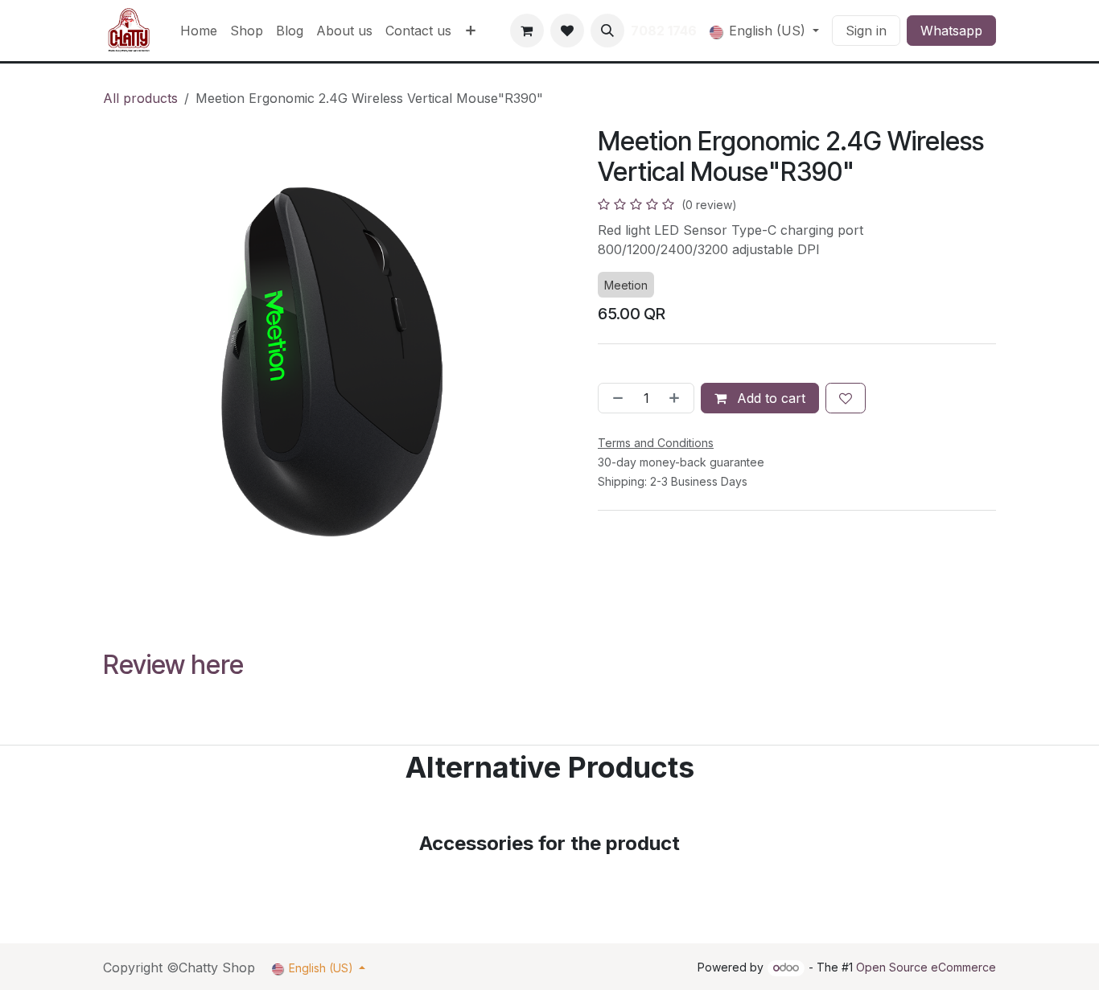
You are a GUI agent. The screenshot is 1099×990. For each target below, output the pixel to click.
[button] (607, 30)
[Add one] (677, 398)
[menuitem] (199, 30)
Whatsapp (951, 31)
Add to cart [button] (769, 398)
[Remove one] (615, 398)
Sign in (866, 31)
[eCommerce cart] (527, 30)
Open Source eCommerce (926, 967)
